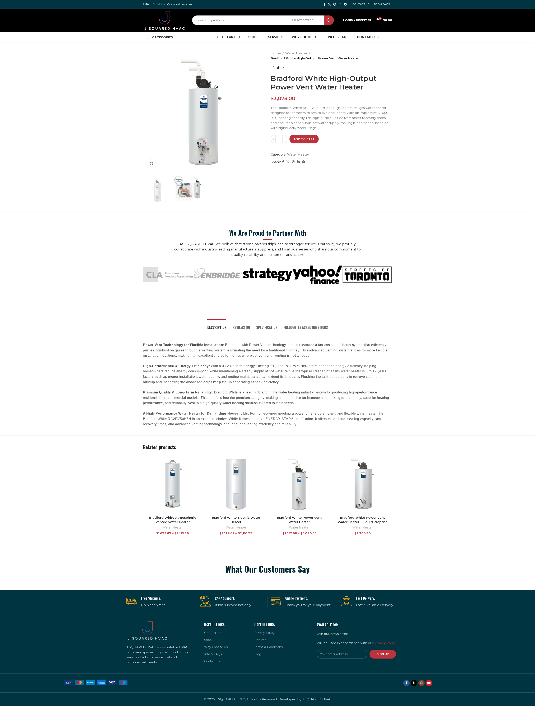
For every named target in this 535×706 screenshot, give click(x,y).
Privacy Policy (264, 633)
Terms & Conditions (268, 647)
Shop (208, 640)
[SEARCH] (329, 20)
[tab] (216, 325)
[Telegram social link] (345, 4)
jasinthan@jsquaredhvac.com (174, 4)
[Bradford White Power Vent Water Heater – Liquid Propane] (362, 483)
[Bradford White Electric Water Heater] (235, 483)
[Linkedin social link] (340, 4)
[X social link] (329, 4)
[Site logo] (164, 20)
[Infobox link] (160, 602)
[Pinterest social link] (335, 4)
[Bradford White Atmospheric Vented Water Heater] (172, 483)
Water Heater (296, 53)
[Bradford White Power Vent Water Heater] (299, 483)
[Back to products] (278, 67)
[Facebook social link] (324, 4)
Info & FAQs (213, 654)
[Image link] (95, 682)
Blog (257, 654)
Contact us (212, 661)
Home (276, 53)
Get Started (212, 633)
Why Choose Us (216, 647)
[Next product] (283, 67)
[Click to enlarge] (151, 164)
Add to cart (304, 139)
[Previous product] (273, 67)
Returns (260, 640)
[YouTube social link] (429, 683)
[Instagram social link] (421, 683)
